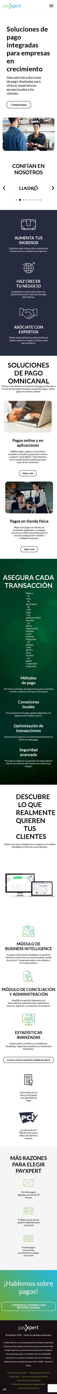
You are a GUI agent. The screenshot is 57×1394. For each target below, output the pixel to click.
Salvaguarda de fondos (39, 1372)
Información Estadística (28, 1388)
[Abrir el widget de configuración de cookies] (4, 1389)
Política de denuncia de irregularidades (28, 1384)
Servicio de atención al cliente (35, 1376)
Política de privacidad (17, 1372)
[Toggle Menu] (51, 6)
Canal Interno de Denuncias (28, 1380)
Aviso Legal (14, 1376)
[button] (4, 188)
